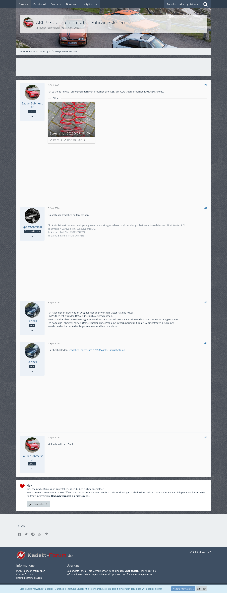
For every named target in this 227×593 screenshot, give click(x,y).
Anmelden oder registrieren (182, 4)
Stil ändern (198, 552)
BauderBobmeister (49, 27)
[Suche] (205, 4)
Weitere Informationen (183, 588)
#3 (205, 302)
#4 (205, 343)
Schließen (201, 588)
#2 (205, 208)
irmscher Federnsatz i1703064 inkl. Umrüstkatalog (97, 350)
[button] (19, 534)
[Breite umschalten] (209, 552)
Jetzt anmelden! (38, 504)
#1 (205, 84)
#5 (205, 437)
